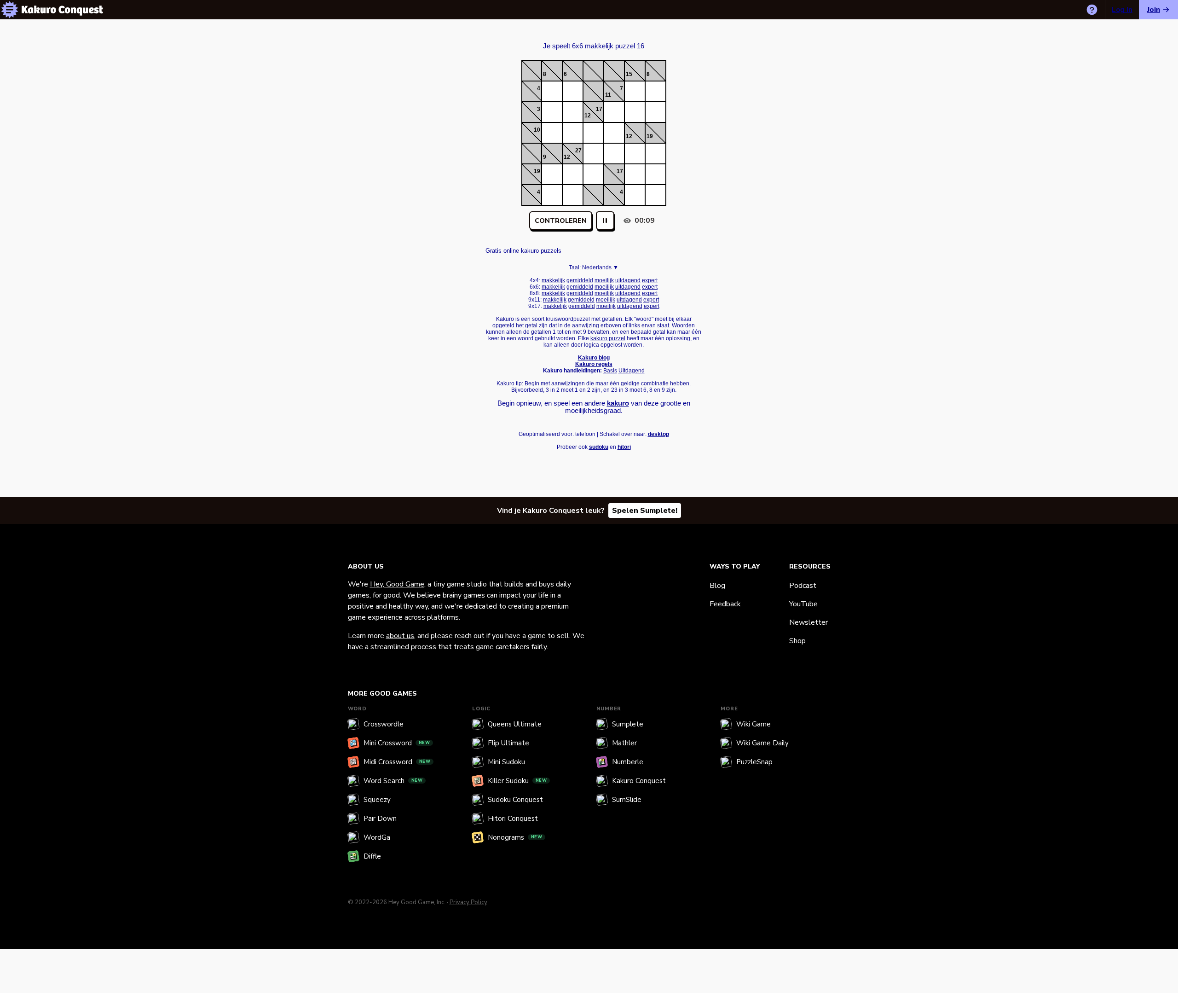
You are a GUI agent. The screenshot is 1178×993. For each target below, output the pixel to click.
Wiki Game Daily (762, 743)
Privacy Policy (468, 902)
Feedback (725, 604)
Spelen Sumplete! (644, 510)
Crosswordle (384, 724)
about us (400, 636)
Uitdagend (631, 370)
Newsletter (808, 622)
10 (537, 130)
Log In (1122, 9)
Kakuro (594, 37)
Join (1153, 9)
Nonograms (515, 837)
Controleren (561, 220)
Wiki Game (753, 724)
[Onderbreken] (605, 220)
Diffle (372, 856)
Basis (610, 370)
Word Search (393, 780)
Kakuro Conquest (639, 780)
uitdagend (628, 280)
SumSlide (626, 799)
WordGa (377, 837)
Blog (717, 586)
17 (599, 109)
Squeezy (377, 799)
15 (629, 74)
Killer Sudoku (517, 780)
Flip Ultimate (508, 743)
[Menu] (9, 9)
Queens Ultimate (515, 724)
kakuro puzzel (607, 338)
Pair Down (380, 818)
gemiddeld (579, 280)
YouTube (803, 604)
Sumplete (627, 724)
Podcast (802, 586)
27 (578, 150)
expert (650, 280)
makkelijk (553, 280)
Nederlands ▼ (600, 267)
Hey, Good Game (397, 584)
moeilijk (604, 280)
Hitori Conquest (513, 818)
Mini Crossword (397, 743)
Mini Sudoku (506, 762)
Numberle (627, 762)
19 (650, 136)
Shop (797, 641)
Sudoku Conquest (515, 799)
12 (587, 115)
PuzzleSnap (754, 762)
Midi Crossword (397, 762)
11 (608, 95)
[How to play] (1092, 9)
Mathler (624, 743)
